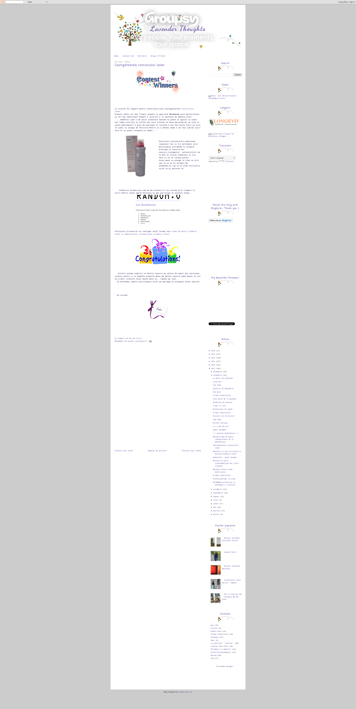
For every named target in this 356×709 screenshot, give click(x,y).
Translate (229, 162)
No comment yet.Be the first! (128, 339)
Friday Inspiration (221, 396)
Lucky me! (217, 382)
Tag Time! (217, 385)
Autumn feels (230, 552)
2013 (213, 362)
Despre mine (216, 631)
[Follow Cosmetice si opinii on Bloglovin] (221, 222)
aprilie (217, 511)
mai (215, 507)
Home (116, 56)
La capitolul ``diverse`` (222, 643)
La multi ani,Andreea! (223, 378)
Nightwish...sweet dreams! (225, 458)
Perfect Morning (220, 423)
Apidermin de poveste (222, 402)
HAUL (213, 640)
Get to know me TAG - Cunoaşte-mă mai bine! (232, 596)
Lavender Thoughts (178, 28)
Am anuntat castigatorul (135, 341)
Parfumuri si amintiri (221, 649)
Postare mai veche (191, 451)
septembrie (218, 493)
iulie (216, 500)
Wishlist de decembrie (223, 389)
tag (212, 658)
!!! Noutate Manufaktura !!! (226, 433)
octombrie (218, 489)
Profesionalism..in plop (224, 479)
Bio (212, 625)
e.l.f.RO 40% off (220, 427)
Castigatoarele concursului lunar (140, 65)
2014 (213, 358)
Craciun (214, 628)
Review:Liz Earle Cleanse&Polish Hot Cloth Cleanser (225, 463)
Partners (142, 56)
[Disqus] (158, 383)
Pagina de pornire (157, 451)
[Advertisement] (129, 433)
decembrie (218, 372)
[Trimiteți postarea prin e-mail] (150, 341)
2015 (213, 354)
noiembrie (218, 375)
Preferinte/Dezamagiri (221, 652)
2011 (213, 369)
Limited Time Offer (219, 646)
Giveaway (214, 637)
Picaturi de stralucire (223, 416)
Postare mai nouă (124, 451)
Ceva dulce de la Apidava (224, 399)
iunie (216, 504)
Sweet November (220, 430)
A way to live (219, 406)
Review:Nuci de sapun (222, 409)
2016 (213, 351)
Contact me (128, 56)
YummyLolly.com (185, 692)
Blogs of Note (158, 56)
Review (214, 655)
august (216, 497)
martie (216, 514)
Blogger (229, 666)
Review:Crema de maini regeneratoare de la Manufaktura (223, 439)
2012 (213, 365)
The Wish (217, 392)
